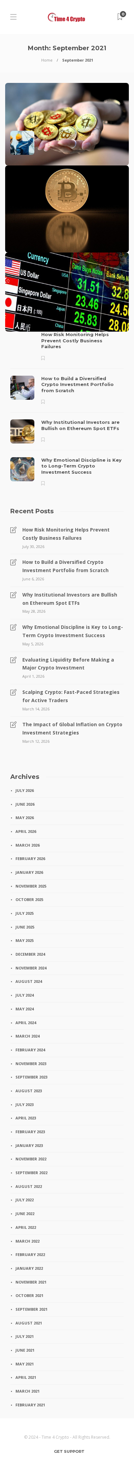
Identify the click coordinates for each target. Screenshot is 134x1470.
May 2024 (24, 1008)
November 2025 (30, 886)
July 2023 (24, 1104)
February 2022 (30, 1254)
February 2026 (30, 858)
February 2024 (30, 1049)
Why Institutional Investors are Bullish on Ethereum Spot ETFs (69, 598)
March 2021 (27, 1391)
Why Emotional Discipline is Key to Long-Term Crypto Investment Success (72, 631)
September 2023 (31, 1077)
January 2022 (29, 1268)
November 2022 (30, 1158)
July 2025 (24, 913)
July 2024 (24, 995)
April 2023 (25, 1117)
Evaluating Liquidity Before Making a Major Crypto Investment (68, 663)
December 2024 (30, 954)
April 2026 (25, 831)
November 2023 (30, 1063)
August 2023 (28, 1090)
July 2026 (24, 790)
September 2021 (31, 1309)
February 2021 (30, 1404)
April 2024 (25, 1022)
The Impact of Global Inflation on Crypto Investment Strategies (72, 728)
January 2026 (29, 872)
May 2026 (24, 817)
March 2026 (27, 845)
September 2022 (31, 1172)
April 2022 (25, 1227)
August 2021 (28, 1323)
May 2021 (24, 1363)
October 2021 (29, 1295)
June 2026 (24, 804)
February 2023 (30, 1131)
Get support (69, 1451)
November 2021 (30, 1282)
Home (47, 60)
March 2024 (27, 1036)
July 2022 (24, 1199)
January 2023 (29, 1145)
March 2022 (27, 1241)
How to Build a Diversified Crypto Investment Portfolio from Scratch (65, 566)
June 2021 (24, 1350)
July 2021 (24, 1336)
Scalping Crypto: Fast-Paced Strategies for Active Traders (71, 696)
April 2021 (25, 1377)
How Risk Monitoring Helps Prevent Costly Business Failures (66, 533)
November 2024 (30, 967)
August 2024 (28, 981)
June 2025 (24, 927)
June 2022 (24, 1213)
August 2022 (28, 1186)
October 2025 (29, 899)
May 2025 (24, 940)
